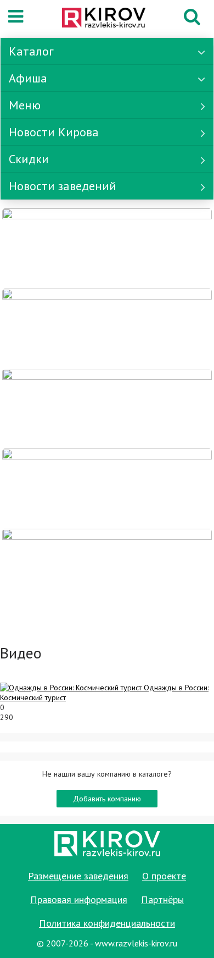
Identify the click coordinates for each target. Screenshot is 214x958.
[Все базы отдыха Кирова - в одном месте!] (107, 328)
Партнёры (162, 899)
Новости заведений (62, 185)
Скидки (29, 159)
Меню (25, 105)
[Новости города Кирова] (107, 408)
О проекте (164, 876)
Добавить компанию (107, 799)
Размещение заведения (78, 876)
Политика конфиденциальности (107, 923)
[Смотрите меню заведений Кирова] (107, 568)
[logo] (104, 19)
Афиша (28, 78)
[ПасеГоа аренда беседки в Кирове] (107, 488)
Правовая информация (78, 899)
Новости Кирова (54, 132)
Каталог (31, 51)
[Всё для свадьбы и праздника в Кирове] (107, 247)
